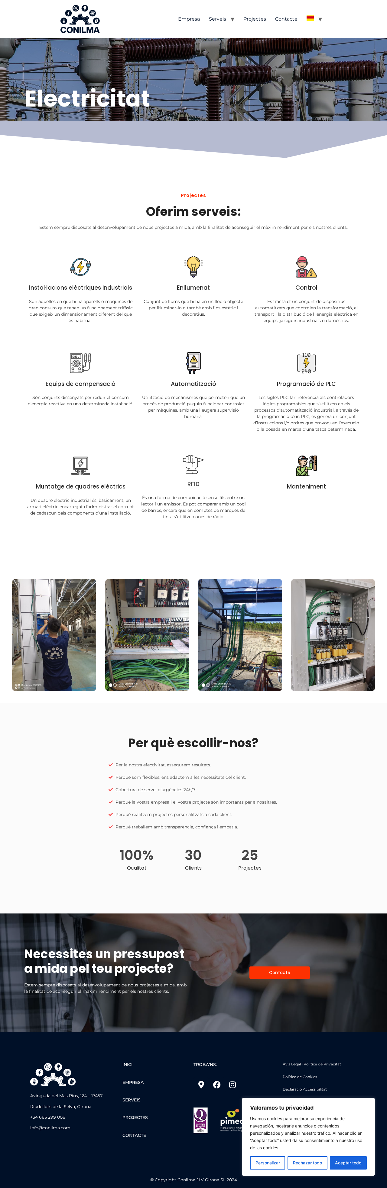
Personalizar (267, 1162)
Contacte (286, 19)
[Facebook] (216, 1084)
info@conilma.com (50, 1127)
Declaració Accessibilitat (305, 1089)
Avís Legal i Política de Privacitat (312, 1064)
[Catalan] (310, 19)
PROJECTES (135, 1117)
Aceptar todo (348, 1162)
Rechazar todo (307, 1162)
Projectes (254, 19)
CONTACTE (134, 1135)
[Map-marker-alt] (201, 1084)
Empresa (189, 19)
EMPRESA (133, 1082)
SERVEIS (131, 1100)
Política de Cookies (300, 1076)
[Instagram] (232, 1084)
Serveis (217, 19)
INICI (127, 1064)
